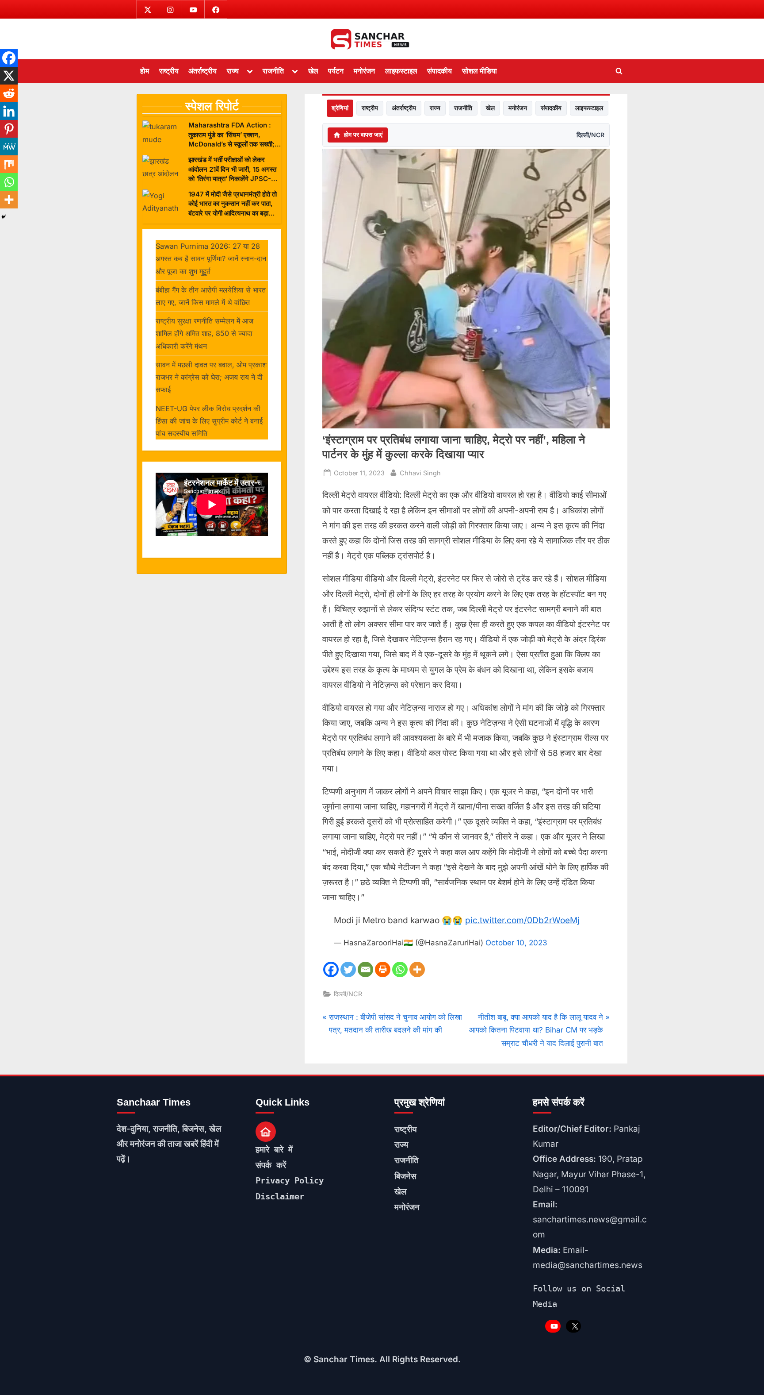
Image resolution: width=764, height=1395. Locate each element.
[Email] (365, 969)
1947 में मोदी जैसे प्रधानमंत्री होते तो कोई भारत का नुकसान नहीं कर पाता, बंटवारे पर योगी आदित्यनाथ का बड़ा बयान (232, 204)
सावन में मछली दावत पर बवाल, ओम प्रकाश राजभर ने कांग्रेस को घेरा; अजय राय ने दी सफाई (211, 377)
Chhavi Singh (420, 473)
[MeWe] (9, 146)
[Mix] (9, 164)
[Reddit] (9, 93)
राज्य (233, 70)
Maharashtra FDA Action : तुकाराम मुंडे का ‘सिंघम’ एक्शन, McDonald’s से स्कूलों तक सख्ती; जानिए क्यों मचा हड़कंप (231, 135)
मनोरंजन (364, 70)
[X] (9, 76)
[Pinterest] (9, 129)
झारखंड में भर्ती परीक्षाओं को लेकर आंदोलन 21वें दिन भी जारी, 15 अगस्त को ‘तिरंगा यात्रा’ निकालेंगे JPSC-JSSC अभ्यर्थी (232, 169)
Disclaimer (280, 1196)
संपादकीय (439, 70)
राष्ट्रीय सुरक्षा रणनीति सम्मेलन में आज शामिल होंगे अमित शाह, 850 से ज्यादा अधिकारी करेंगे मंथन (204, 333)
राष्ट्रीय (169, 70)
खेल (313, 70)
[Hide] (3, 216)
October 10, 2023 (516, 942)
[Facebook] (331, 969)
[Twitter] (348, 969)
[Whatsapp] (400, 969)
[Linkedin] (9, 111)
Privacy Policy (290, 1180)
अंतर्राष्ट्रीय (202, 70)
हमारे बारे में (274, 1149)
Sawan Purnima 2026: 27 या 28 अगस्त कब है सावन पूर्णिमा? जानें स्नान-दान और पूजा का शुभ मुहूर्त (211, 259)
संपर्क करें (271, 1165)
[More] (417, 969)
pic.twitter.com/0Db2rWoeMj (522, 920)
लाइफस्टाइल (401, 70)
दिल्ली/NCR (590, 135)
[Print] (382, 969)
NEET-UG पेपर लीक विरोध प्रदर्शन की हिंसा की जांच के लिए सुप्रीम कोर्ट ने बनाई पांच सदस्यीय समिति (209, 421)
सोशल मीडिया (479, 70)
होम (144, 70)
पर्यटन (336, 70)
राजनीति (273, 70)
